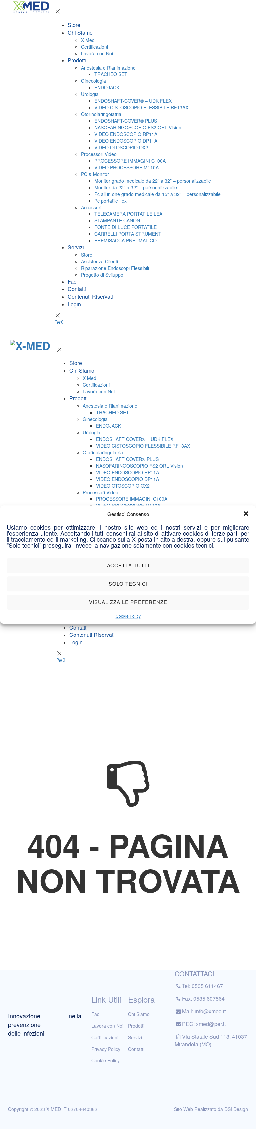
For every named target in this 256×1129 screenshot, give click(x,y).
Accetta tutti (128, 565)
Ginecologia (93, 80)
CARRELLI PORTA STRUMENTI (128, 233)
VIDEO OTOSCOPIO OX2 (121, 147)
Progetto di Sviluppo (102, 274)
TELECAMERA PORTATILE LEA (128, 214)
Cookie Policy (128, 616)
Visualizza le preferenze (128, 602)
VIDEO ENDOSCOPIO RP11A (125, 134)
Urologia (90, 94)
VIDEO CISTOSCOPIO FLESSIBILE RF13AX (141, 107)
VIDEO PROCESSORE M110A (126, 167)
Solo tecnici (128, 583)
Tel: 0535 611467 (202, 986)
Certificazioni (94, 46)
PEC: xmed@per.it (204, 1024)
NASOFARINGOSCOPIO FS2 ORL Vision (137, 127)
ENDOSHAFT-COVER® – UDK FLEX (133, 100)
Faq (72, 281)
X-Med (88, 40)
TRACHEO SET (110, 74)
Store (74, 25)
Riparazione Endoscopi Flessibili (115, 268)
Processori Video (99, 154)
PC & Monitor (95, 174)
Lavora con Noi (97, 53)
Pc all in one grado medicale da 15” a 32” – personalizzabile (157, 194)
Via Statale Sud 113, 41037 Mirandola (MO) (211, 1040)
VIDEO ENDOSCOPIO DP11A (125, 140)
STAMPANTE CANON (117, 220)
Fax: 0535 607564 (203, 998)
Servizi (76, 247)
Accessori (91, 207)
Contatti (77, 289)
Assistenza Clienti (99, 261)
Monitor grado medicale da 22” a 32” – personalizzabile (152, 180)
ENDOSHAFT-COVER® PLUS (125, 120)
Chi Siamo (80, 32)
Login (74, 304)
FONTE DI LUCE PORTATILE (125, 227)
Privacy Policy (105, 1049)
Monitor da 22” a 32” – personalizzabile (135, 187)
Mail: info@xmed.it (204, 1011)
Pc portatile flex (110, 200)
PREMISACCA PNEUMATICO (125, 240)
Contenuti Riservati (90, 296)
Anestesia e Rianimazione (108, 67)
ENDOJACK (106, 87)
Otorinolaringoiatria (101, 114)
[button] (246, 513)
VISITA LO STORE (105, 342)
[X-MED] (31, 6)
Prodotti (77, 60)
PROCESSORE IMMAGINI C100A (130, 160)
